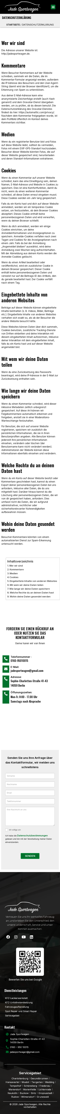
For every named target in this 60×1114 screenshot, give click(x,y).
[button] (53, 7)
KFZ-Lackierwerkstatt (16, 998)
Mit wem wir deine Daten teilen (26, 585)
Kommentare (17, 569)
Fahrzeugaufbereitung (17, 1006)
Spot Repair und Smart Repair (21, 1011)
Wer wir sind (16, 565)
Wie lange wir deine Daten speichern (29, 588)
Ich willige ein (15, 830)
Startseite (13, 24)
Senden (30, 856)
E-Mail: (15, 666)
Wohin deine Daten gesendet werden (30, 596)
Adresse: (16, 677)
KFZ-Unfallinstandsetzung (19, 1002)
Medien (14, 573)
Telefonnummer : (21, 656)
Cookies (13, 577)
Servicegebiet (12, 1015)
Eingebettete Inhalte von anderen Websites (33, 581)
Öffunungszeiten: (21, 692)
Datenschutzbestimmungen (32, 835)
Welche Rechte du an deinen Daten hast (32, 592)
